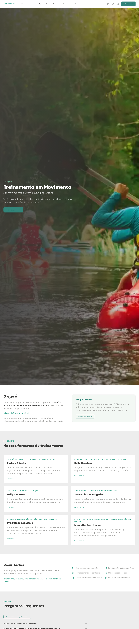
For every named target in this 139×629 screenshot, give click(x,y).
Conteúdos (56, 4)
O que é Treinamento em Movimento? (20, 623)
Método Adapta (37, 4)
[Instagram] (108, 4)
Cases (48, 4)
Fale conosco (128, 4)
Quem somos (67, 4)
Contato (77, 4)
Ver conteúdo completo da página (18, 617)
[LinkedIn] (118, 4)
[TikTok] (113, 4)
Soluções (24, 4)
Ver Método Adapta (84, 416)
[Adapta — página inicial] (9, 4)
